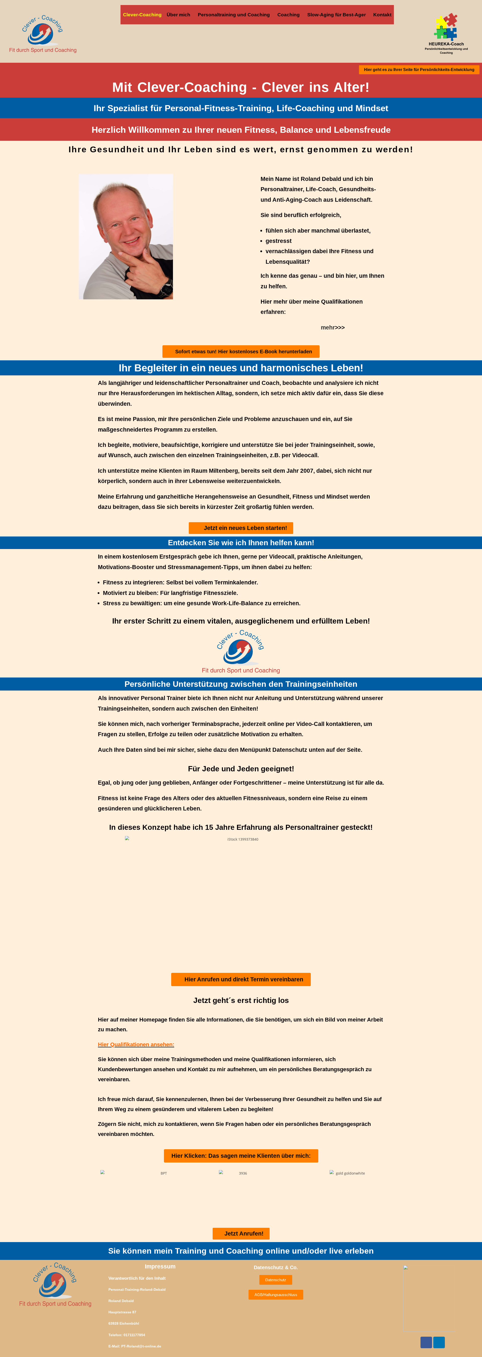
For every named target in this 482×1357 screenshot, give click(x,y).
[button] (179, 14)
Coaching (288, 14)
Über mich (178, 14)
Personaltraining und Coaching (234, 14)
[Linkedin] (439, 1342)
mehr (328, 327)
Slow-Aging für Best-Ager (336, 14)
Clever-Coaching (142, 14)
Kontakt (382, 14)
